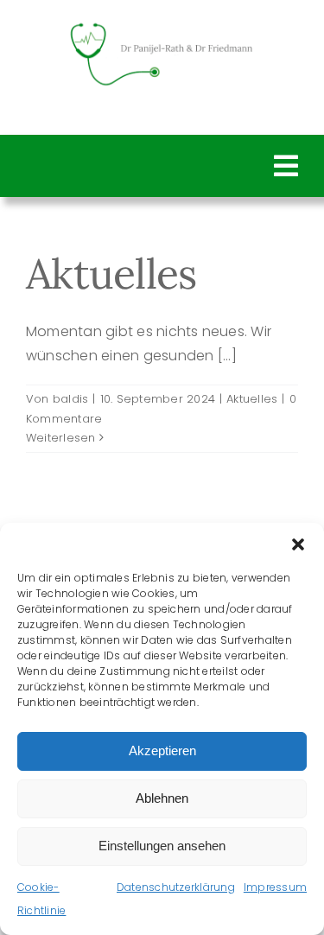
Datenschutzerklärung (176, 887)
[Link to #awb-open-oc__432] (286, 166)
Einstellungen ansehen (162, 845)
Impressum (275, 887)
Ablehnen (162, 798)
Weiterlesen (61, 437)
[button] (298, 544)
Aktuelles (111, 273)
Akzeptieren (162, 750)
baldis (70, 399)
